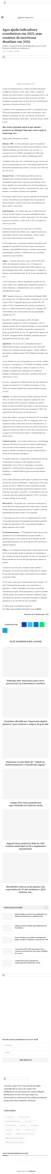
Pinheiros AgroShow (13, 1121)
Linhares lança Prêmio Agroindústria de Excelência (30, 927)
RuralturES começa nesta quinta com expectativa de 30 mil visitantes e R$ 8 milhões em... (26, 890)
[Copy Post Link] (10, 630)
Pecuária (28, 1121)
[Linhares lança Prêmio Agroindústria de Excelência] (7, 928)
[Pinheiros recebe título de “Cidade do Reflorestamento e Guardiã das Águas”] (25, 743)
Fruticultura (10, 1125)
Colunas (8, 1129)
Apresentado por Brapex (14, 1142)
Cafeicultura (30, 1129)
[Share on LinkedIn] (36, 624)
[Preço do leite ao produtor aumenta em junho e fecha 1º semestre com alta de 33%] (7, 940)
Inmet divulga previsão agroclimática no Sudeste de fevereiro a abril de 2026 (31, 915)
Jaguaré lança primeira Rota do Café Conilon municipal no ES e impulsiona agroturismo (25, 846)
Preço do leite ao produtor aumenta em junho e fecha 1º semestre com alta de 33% (31, 939)
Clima (18, 1129)
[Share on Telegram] (4, 630)
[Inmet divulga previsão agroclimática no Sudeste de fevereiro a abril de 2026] (7, 916)
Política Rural (24, 1117)
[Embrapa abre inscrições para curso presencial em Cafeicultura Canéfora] (25, 662)
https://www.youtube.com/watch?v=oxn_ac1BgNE (23, 609)
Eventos (23, 1125)
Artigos (8, 1134)
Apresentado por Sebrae (14, 1138)
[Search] (48, 18)
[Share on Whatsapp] (41, 624)
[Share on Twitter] (30, 624)
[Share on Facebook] (24, 624)
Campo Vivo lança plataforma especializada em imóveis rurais (27, 962)
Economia (34, 1125)
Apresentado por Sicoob (24, 1134)
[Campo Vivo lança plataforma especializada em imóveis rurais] (25, 784)
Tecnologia (9, 1117)
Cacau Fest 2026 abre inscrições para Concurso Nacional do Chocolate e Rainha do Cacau (31, 951)
